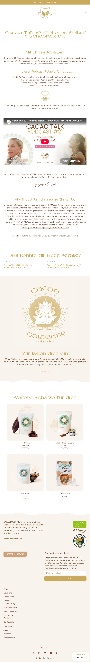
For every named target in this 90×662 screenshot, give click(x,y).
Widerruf (7, 634)
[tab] (45, 397)
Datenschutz (9, 638)
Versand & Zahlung (8, 616)
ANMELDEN (65, 578)
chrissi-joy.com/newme (32, 228)
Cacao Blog (9, 597)
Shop (6, 589)
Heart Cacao (25, 443)
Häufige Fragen (11, 608)
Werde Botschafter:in (13, 539)
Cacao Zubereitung (9, 602)
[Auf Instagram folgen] (39, 653)
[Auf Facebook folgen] (33, 653)
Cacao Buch (65, 493)
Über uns (8, 593)
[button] (80, 656)
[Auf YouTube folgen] (51, 653)
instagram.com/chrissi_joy (56, 228)
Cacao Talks (47, 177)
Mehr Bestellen (10, 611)
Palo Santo (25, 493)
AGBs (6, 630)
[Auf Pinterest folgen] (45, 653)
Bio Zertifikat (9, 622)
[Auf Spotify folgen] (56, 653)
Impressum (9, 626)
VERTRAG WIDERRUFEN (15, 554)
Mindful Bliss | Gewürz (65, 443)
